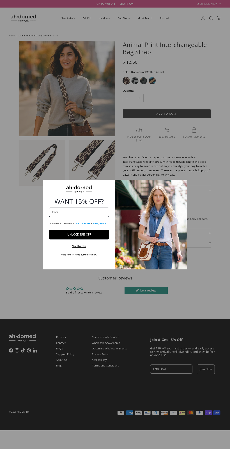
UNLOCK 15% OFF (79, 234)
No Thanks (79, 246)
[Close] (182, 184)
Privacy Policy (99, 223)
